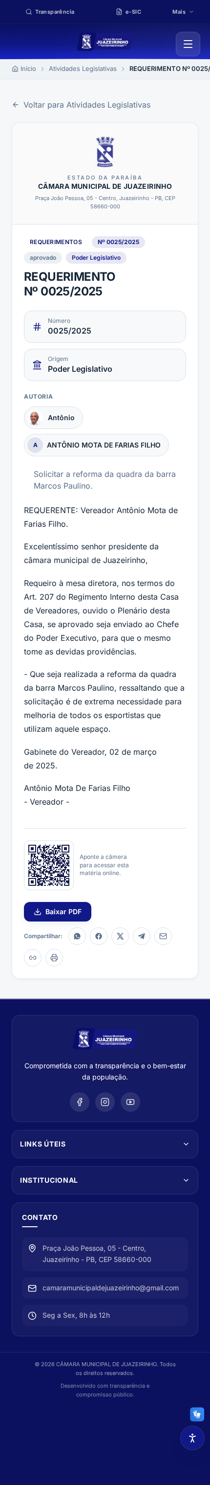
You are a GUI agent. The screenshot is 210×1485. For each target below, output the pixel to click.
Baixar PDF (63, 911)
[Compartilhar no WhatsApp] (77, 936)
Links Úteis (43, 1144)
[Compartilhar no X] (120, 936)
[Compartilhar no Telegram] (141, 936)
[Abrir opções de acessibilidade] (192, 1438)
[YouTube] (130, 1102)
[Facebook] (79, 1102)
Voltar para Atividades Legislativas (86, 105)
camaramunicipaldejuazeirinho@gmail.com (110, 1287)
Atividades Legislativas (83, 68)
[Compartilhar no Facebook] (98, 936)
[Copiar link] (33, 958)
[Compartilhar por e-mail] (163, 936)
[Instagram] (105, 1102)
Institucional (49, 1180)
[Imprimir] (54, 958)
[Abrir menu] (188, 44)
